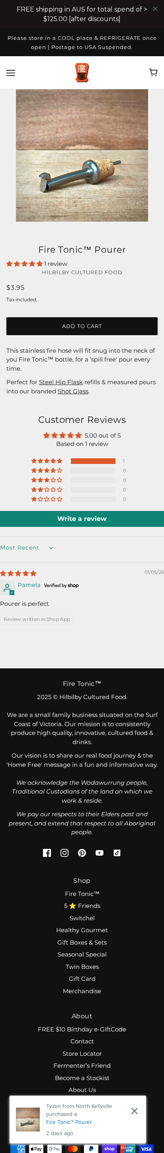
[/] (82, 72)
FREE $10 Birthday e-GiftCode (82, 1029)
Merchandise (82, 991)
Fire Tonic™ (82, 894)
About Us (82, 1090)
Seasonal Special (82, 954)
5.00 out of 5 (103, 435)
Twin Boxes (82, 966)
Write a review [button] (82, 518)
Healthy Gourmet (82, 930)
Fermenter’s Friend (82, 1065)
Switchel (82, 918)
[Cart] (153, 73)
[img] (18, 573)
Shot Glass (73, 391)
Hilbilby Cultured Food (82, 272)
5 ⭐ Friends (82, 905)
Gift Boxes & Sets (82, 942)
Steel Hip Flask (61, 382)
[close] (134, 1111)
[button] (25, 263)
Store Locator (82, 1053)
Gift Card (82, 978)
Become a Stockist (82, 1078)
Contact (82, 1041)
